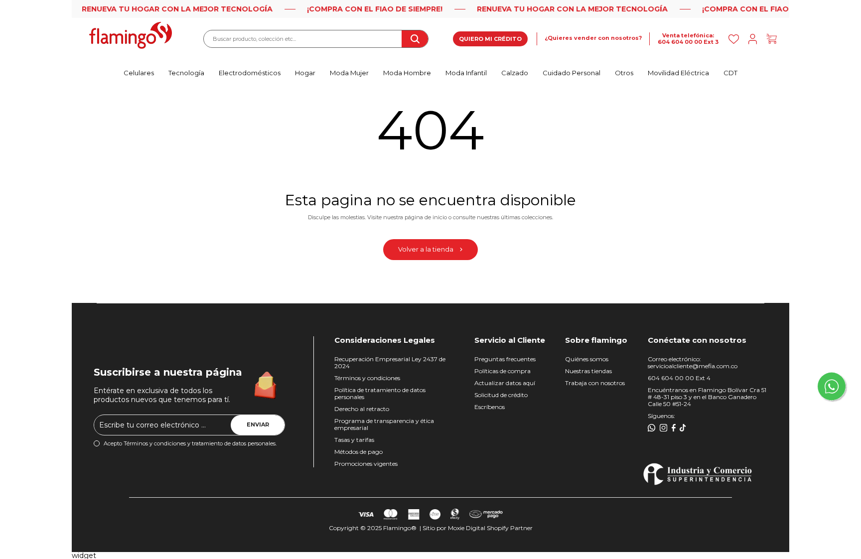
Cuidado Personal (571, 73)
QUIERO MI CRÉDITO (490, 38)
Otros (624, 73)
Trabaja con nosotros (595, 383)
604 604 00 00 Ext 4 (679, 378)
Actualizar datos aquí (504, 383)
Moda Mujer (349, 73)
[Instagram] (664, 428)
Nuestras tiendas (588, 371)
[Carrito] (771, 39)
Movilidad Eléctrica (678, 73)
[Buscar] (415, 38)
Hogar (305, 73)
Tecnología (186, 73)
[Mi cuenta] (752, 39)
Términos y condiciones (367, 378)
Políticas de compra (502, 371)
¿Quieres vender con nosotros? (593, 38)
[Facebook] (674, 428)
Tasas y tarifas (354, 439)
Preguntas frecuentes (505, 359)
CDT (730, 73)
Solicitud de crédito (501, 395)
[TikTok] (683, 428)
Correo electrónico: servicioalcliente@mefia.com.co (692, 362)
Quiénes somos (586, 359)
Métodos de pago (358, 451)
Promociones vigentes (366, 463)
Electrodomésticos (250, 73)
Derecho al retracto (361, 409)
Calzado (514, 73)
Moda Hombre (407, 73)
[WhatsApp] (652, 428)
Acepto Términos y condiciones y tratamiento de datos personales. (190, 443)
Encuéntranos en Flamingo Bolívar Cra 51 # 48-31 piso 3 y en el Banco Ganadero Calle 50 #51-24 (707, 397)
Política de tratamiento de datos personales (380, 393)
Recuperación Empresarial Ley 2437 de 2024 (389, 362)
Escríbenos (489, 407)
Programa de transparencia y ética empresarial (384, 424)
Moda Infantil (466, 73)
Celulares (139, 73)
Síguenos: (661, 415)
